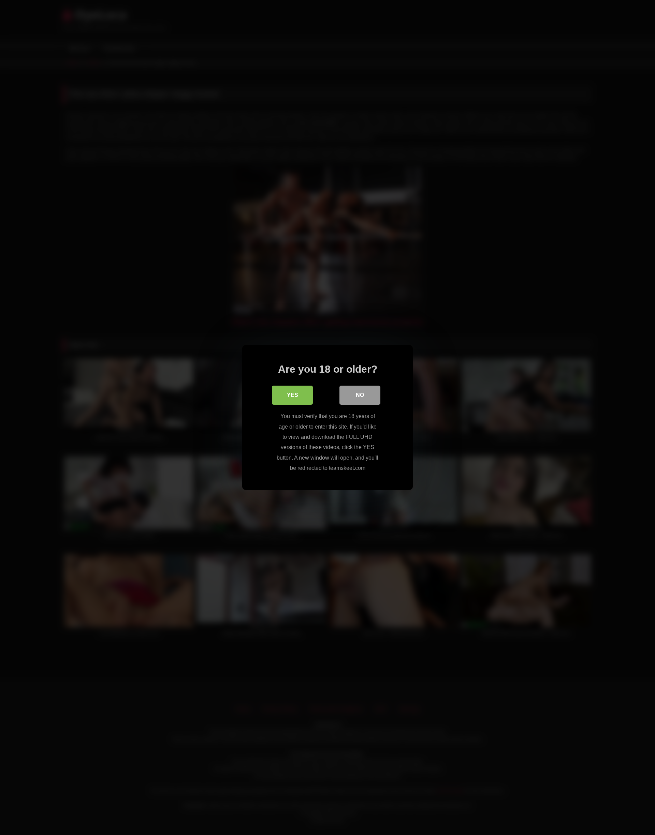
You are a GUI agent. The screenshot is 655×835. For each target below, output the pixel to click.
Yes (292, 395)
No (360, 395)
